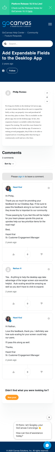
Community (32, 32)
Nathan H (17, 268)
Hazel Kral (17, 187)
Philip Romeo (19, 91)
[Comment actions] (49, 188)
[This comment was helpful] (13, 254)
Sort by (8, 163)
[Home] (16, 24)
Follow (12, 70)
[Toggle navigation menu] (50, 24)
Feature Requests (13, 35)
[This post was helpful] (47, 93)
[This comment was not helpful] (41, 254)
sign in (21, 176)
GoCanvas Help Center (13, 32)
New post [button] (12, 397)
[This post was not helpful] (47, 101)
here (30, 11)
